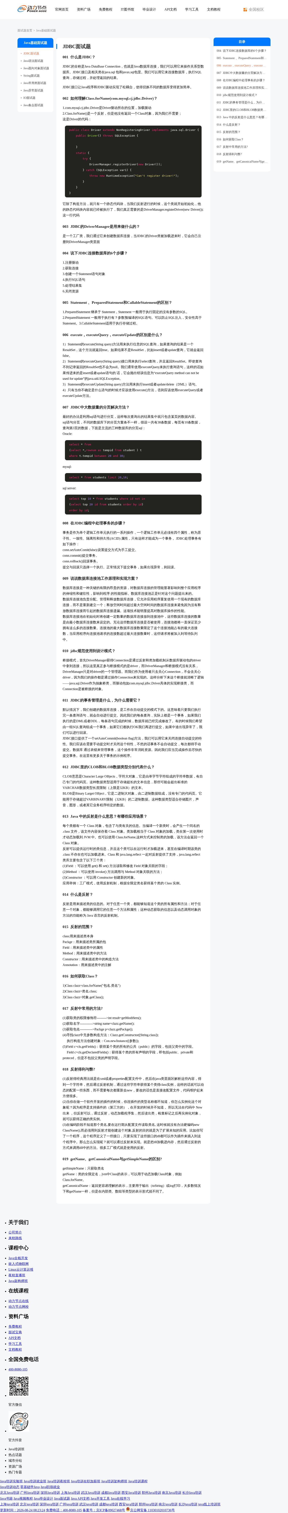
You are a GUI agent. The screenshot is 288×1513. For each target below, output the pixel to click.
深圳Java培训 (50, 1492)
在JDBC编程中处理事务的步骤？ (241, 80)
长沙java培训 (187, 1504)
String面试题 (30, 75)
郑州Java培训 (151, 1492)
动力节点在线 (18, 1301)
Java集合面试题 (32, 105)
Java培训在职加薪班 (85, 1481)
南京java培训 (168, 1504)
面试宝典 (15, 1332)
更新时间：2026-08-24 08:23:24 (22, 1510)
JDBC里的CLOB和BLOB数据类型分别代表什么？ (242, 109)
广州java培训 (68, 1504)
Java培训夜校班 (58, 1481)
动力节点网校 (18, 1306)
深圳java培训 (49, 1504)
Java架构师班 (18, 1281)
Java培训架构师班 (114, 1481)
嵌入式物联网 (18, 1264)
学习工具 (192, 9)
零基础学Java (30, 1487)
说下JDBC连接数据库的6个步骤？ (242, 50)
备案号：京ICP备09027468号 (104, 1510)
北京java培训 (29, 1504)
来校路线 (15, 1238)
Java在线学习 (120, 1498)
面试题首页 (24, 30)
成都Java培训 (111, 1492)
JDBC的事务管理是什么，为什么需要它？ (242, 102)
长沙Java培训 (192, 1492)
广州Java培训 (30, 1492)
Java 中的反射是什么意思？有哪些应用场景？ (242, 117)
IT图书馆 (127, 9)
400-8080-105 (17, 1369)
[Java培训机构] (32, 9)
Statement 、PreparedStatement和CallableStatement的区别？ (242, 58)
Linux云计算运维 (20, 1269)
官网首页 (62, 9)
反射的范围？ (229, 132)
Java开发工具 (100, 1498)
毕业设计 (149, 9)
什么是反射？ (229, 124)
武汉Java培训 (90, 1492)
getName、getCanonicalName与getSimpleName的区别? (242, 161)
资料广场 (83, 9)
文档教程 (214, 9)
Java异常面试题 (32, 90)
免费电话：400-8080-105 (64, 1510)
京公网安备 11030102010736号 (152, 1510)
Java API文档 (80, 1498)
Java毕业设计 (43, 1498)
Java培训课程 (138, 1481)
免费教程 (105, 9)
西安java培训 (128, 1504)
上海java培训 (9, 1504)
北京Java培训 (9, 1492)
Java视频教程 (23, 1498)
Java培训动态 (9, 1487)
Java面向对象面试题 (35, 68)
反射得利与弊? (229, 154)
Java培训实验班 (11, 1481)
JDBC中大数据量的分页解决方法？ (242, 73)
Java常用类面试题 (33, 83)
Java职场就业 (50, 1487)
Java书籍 (6, 1498)
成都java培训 (108, 1504)
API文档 (170, 9)
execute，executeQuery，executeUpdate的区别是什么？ (242, 65)
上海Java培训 (70, 1492)
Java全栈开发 (18, 1258)
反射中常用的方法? (232, 146)
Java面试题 (62, 1498)
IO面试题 (28, 97)
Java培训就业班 (35, 1481)
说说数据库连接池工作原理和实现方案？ (242, 87)
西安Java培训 (131, 1492)
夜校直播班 (16, 1275)
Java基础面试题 (46, 30)
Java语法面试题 (32, 60)
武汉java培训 (88, 1504)
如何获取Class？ (230, 139)
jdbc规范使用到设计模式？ (237, 95)
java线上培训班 (209, 1504)
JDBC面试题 (30, 53)
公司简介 (15, 1232)
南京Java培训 (171, 1492)
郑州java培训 (148, 1504)
